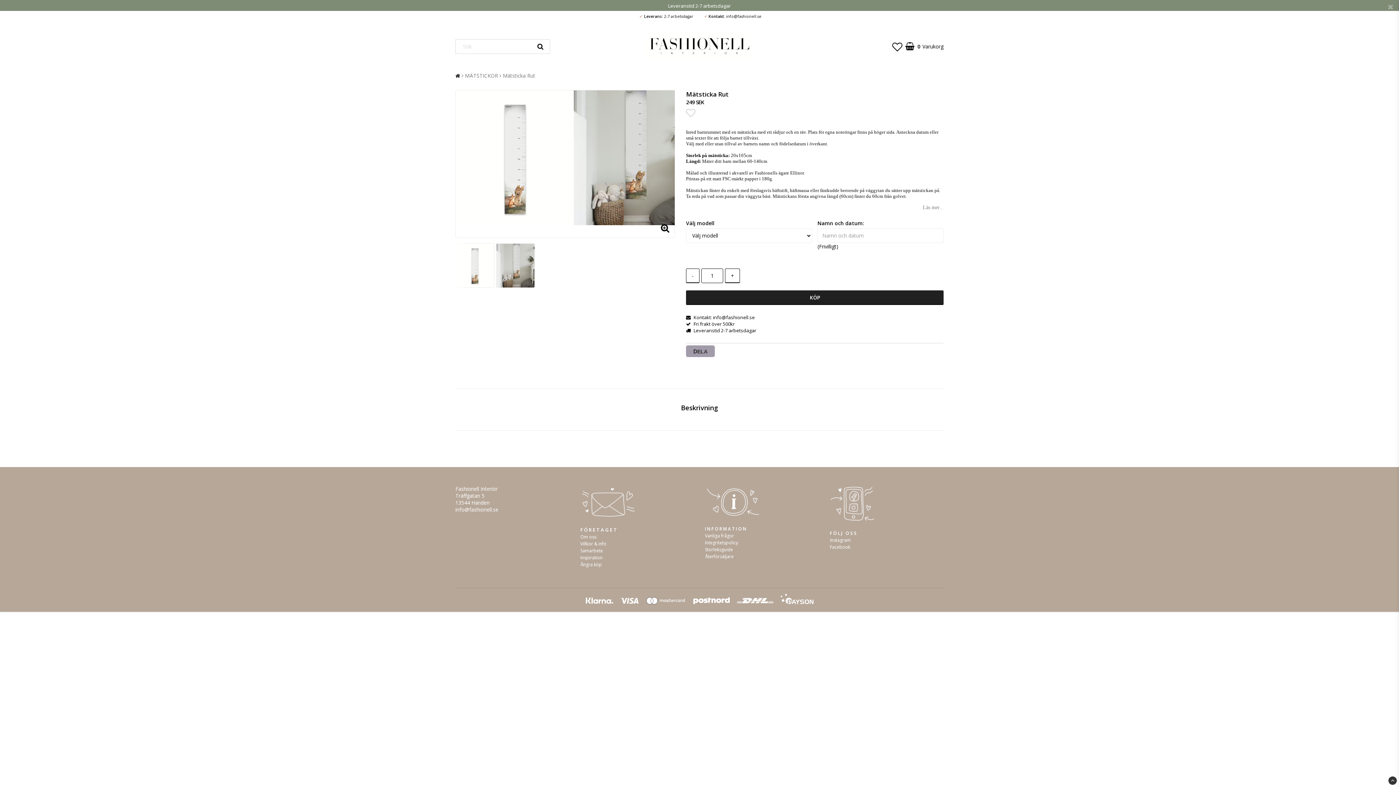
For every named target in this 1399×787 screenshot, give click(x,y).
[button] (897, 46)
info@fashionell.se (476, 509)
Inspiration (591, 558)
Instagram (840, 540)
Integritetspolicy (721, 543)
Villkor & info (593, 544)
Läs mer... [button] (933, 207)
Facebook (840, 547)
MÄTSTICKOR (481, 75)
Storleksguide (719, 550)
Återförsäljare (719, 556)
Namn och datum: (841, 223)
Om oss (588, 537)
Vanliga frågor (719, 536)
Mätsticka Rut (519, 75)
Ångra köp (591, 564)
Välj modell (700, 223)
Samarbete (591, 551)
